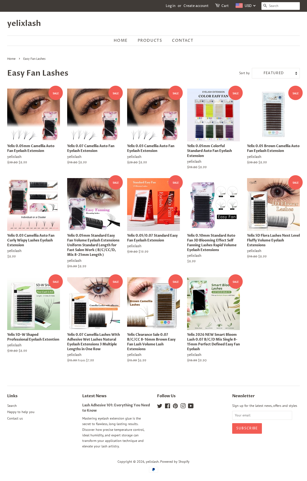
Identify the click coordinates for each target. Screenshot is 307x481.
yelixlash (24, 23)
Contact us (15, 418)
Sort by (244, 73)
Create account (196, 6)
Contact (182, 40)
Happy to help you (21, 412)
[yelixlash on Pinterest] (175, 407)
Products (150, 40)
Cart (225, 6)
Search (12, 405)
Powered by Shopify (174, 461)
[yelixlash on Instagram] (183, 407)
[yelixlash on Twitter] (159, 407)
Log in (171, 6)
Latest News (94, 396)
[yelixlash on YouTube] (191, 407)
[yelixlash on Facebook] (167, 407)
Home (121, 40)
